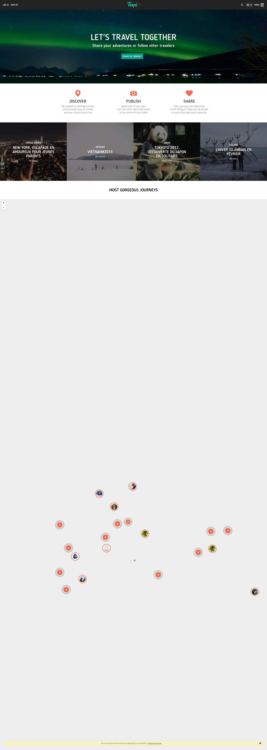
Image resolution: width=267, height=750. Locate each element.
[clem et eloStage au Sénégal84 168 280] (106, 548)
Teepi (133, 4)
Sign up (14, 5)
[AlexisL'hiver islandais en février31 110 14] (99, 493)
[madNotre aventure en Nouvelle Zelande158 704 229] (254, 591)
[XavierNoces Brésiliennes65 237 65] (82, 579)
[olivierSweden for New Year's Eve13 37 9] (132, 486)
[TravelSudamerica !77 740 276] (75, 556)
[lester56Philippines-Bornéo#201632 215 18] (212, 548)
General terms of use (154, 743)
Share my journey (132, 56)
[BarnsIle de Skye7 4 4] (114, 506)
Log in (6, 5)
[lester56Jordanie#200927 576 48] (145, 533)
